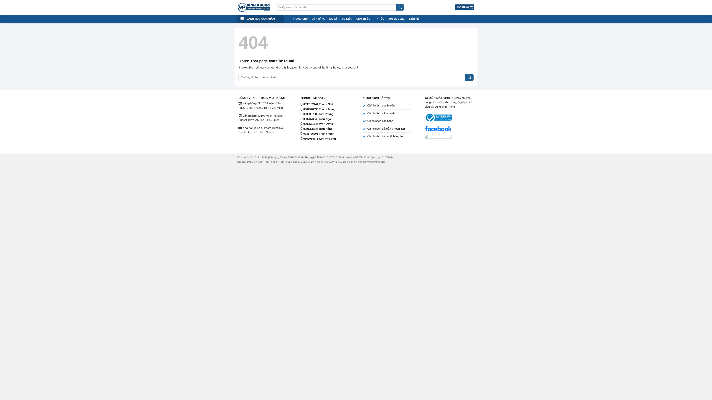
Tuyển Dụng (397, 18)
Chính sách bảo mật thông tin (385, 136)
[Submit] (400, 7)
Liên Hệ (414, 18)
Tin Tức (379, 18)
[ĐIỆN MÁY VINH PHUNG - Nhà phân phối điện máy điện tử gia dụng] (253, 7)
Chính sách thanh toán (381, 105)
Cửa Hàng (318, 18)
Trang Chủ (300, 18)
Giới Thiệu (363, 18)
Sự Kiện (347, 18)
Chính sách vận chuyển (381, 113)
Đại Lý (333, 18)
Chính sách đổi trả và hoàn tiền (386, 128)
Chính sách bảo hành (380, 120)
